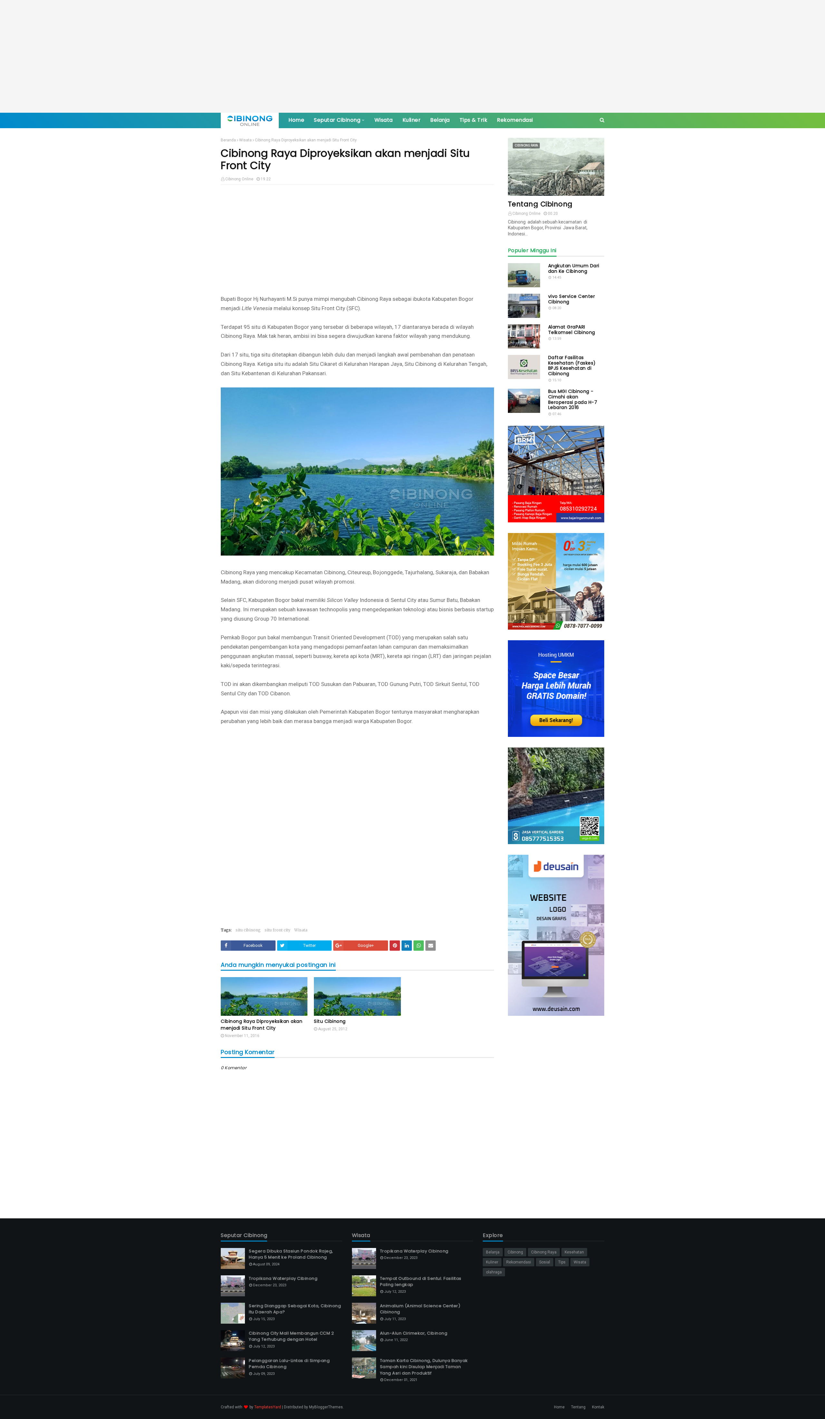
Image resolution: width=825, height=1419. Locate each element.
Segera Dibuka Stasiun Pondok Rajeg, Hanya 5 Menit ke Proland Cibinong (291, 1254)
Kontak (598, 1407)
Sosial (544, 1262)
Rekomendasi (518, 1262)
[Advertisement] (412, 56)
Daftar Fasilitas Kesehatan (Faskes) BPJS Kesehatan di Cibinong (572, 365)
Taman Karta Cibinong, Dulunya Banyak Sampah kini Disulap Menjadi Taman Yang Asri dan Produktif (424, 1366)
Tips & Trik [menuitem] (474, 120)
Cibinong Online (239, 179)
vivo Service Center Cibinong (571, 299)
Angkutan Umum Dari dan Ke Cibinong (573, 268)
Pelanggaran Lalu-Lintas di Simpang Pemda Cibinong (289, 1363)
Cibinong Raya (544, 1252)
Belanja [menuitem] (440, 120)
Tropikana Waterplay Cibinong (283, 1278)
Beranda (228, 140)
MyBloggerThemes (326, 1407)
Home (559, 1407)
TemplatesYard (267, 1407)
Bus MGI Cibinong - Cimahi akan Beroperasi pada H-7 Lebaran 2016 (572, 399)
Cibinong (515, 1252)
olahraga (494, 1272)
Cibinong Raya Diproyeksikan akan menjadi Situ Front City (261, 1024)
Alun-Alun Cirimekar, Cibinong (414, 1333)
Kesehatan (574, 1252)
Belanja (493, 1252)
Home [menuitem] (296, 120)
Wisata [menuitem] (383, 120)
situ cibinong (248, 930)
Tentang (578, 1407)
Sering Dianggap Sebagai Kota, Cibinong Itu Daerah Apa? (295, 1309)
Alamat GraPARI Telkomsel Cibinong (571, 329)
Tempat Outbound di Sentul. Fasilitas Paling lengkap (420, 1281)
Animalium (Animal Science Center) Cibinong (420, 1309)
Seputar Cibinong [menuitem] (337, 120)
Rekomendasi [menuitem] (515, 120)
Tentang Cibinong (540, 204)
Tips (562, 1262)
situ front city (277, 930)
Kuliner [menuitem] (412, 120)
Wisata (245, 140)
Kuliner (492, 1262)
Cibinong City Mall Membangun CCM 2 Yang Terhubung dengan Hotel (291, 1336)
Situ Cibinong (330, 1021)
